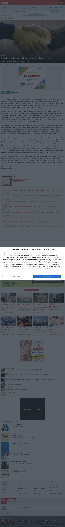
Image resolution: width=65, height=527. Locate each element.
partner (15, 252)
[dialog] (32, 263)
